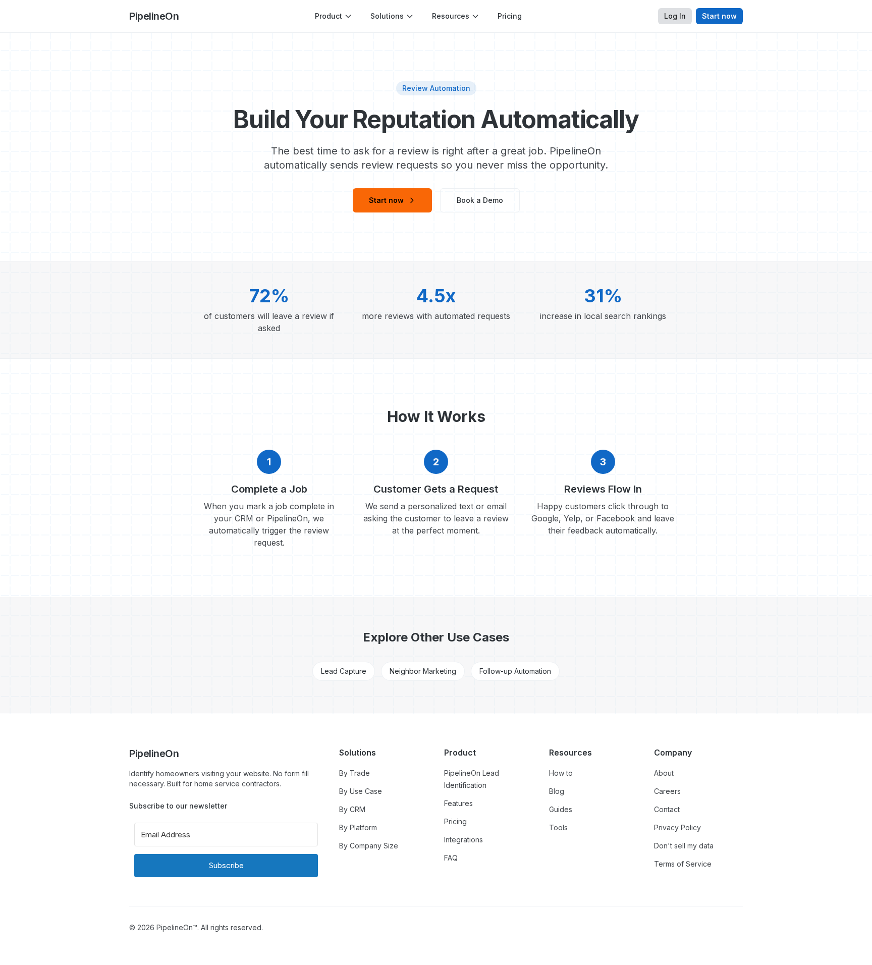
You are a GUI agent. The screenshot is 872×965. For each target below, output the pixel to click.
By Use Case (360, 791)
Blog (556, 791)
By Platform (358, 827)
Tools (558, 827)
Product (328, 16)
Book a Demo (480, 200)
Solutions (387, 16)
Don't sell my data (684, 845)
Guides (560, 809)
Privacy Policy (677, 827)
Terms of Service (683, 864)
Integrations (463, 839)
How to (561, 773)
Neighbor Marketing (423, 671)
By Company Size (368, 845)
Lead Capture (343, 671)
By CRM (352, 809)
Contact (667, 809)
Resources (450, 16)
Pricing (510, 16)
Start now (719, 16)
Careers (667, 791)
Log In (675, 16)
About (664, 773)
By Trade (354, 773)
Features (458, 803)
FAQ (451, 857)
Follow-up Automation (515, 671)
